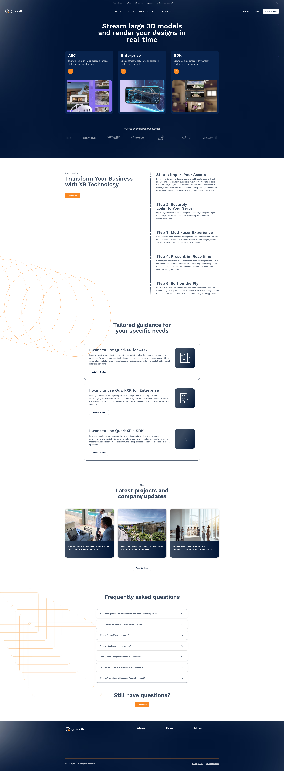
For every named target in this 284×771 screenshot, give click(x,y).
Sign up (246, 11)
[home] (13, 11)
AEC (138, 734)
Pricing (131, 11)
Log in (256, 11)
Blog (154, 11)
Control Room (142, 747)
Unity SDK (141, 743)
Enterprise (141, 739)
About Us (169, 743)
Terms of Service (212, 764)
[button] (118, 11)
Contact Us (170, 747)
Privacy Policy (197, 764)
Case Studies (142, 11)
